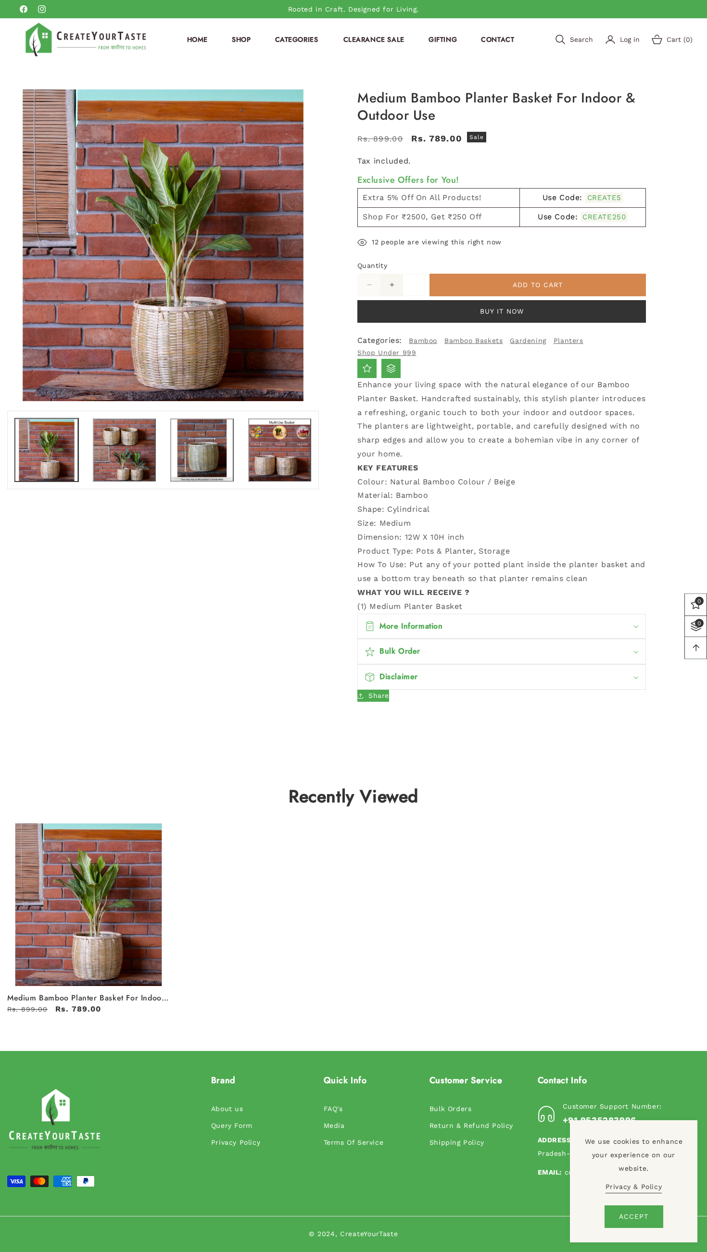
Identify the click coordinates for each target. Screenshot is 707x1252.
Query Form (231, 1125)
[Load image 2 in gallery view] (124, 450)
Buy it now (502, 311)
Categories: (379, 340)
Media (334, 1125)
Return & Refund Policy (471, 1125)
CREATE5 (604, 197)
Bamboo (423, 340)
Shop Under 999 (386, 352)
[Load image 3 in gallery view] (202, 450)
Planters (568, 340)
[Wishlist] (367, 368)
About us (227, 1109)
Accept (633, 1216)
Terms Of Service (354, 1142)
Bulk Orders (450, 1109)
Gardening (528, 340)
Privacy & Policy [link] (634, 1186)
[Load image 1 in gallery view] (46, 450)
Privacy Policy (235, 1142)
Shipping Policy (456, 1142)
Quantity (372, 265)
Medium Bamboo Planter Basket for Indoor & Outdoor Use (85, 998)
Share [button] (378, 695)
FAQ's (333, 1109)
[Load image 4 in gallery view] (280, 450)
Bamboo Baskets (473, 340)
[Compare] (391, 368)
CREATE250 (604, 217)
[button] (297, 39)
